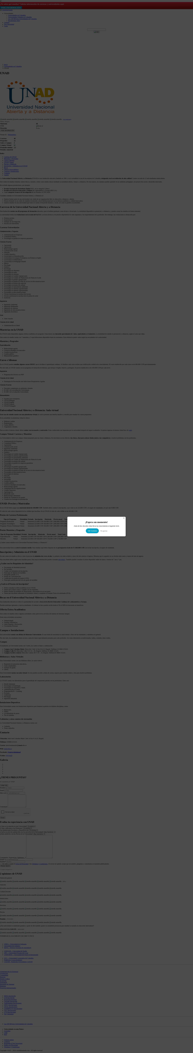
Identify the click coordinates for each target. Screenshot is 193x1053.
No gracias (103, 531)
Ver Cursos (92, 531)
